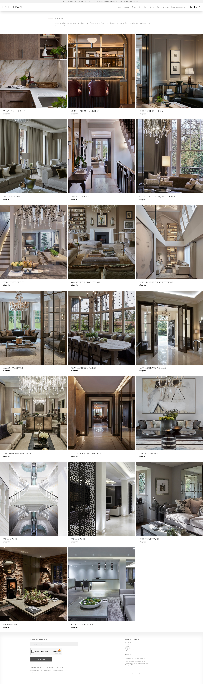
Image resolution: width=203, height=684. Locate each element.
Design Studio (136, 7)
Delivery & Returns (36, 667)
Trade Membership (163, 7)
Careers (50, 667)
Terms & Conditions (58, 670)
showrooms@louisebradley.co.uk (137, 661)
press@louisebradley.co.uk (135, 665)
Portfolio (126, 7)
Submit (41, 659)
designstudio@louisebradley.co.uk (140, 663)
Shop (145, 7)
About (119, 7)
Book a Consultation (178, 7)
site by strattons (34, 673)
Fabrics (152, 7)
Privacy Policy (47, 670)
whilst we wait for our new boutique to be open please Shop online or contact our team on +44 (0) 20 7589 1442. (101, 2)
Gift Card (59, 667)
